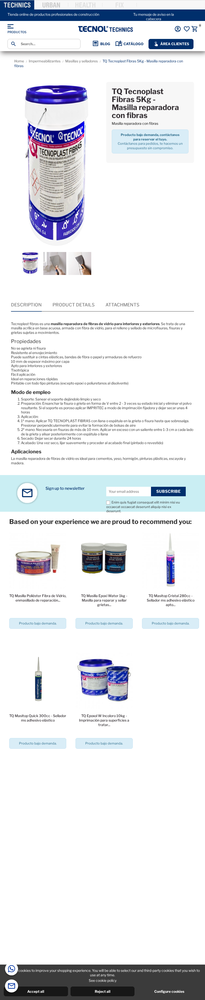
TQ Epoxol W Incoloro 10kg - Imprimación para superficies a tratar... (104, 720)
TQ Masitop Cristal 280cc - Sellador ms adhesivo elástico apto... (170, 600)
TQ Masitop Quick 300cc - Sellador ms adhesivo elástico (37, 718)
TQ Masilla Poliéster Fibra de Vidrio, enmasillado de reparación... (37, 598)
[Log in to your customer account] (177, 28)
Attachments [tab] (123, 304)
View (37, 637)
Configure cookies (169, 991)
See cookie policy (102, 980)
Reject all (102, 991)
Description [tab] (26, 304)
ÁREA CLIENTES (174, 44)
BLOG (105, 44)
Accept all (35, 991)
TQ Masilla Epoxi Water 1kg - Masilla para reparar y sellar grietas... (104, 600)
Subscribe (168, 491)
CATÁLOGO (134, 44)
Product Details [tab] (73, 304)
